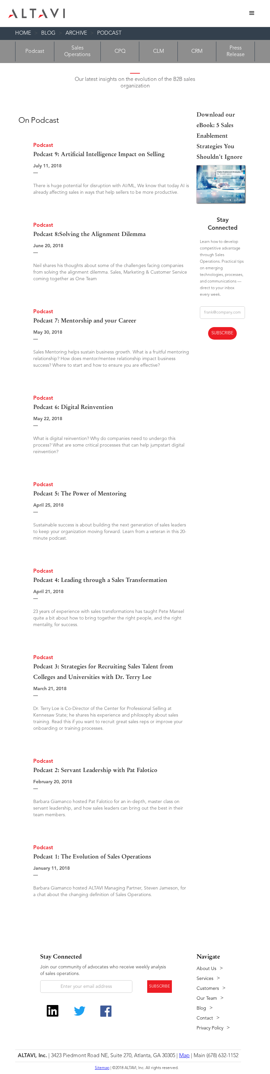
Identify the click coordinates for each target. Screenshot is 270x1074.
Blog (48, 33)
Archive (76, 33)
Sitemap (102, 1068)
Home (23, 33)
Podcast (109, 33)
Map (184, 1055)
